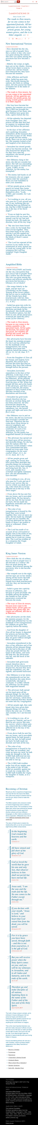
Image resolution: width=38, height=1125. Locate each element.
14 (6, 226)
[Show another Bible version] (32, 1)
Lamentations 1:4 (19, 13)
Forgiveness (11, 1052)
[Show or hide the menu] (36, 1)
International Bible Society (13, 1091)
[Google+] (28, 38)
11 (6, 186)
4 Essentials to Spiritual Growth (17, 1057)
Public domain (10, 1123)
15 (6, 243)
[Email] (12, 38)
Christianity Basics (13, 1060)
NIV (24, 35)
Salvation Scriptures (14, 1065)
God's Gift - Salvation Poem (16, 1068)
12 (6, 199)
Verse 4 (19, 8)
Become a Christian (13, 1049)
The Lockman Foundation (13, 1108)
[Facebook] (25, 38)
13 (6, 214)
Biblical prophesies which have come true (17, 818)
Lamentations (14, 6)
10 (6, 175)
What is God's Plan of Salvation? (17, 1063)
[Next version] (27, 35)
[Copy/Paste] (9, 38)
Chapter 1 (25, 6)
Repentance (11, 1055)
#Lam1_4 (19, 38)
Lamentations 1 (12, 47)
